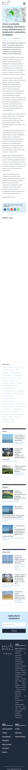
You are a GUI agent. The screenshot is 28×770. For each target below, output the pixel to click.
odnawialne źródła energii (9, 398)
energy (4, 377)
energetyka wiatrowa (15, 372)
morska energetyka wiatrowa (10, 385)
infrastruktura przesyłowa (9, 383)
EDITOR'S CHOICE (19, 442)
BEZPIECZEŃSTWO (19, 564)
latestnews (19, 383)
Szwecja (9, 411)
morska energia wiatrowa (9, 388)
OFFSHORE (5, 40)
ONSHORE (10, 501)
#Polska (5, 370)
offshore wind (20, 403)
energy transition (12, 377)
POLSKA (11, 40)
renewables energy (17, 409)
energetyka (5, 372)
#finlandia (10, 367)
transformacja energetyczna (16, 414)
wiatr (4, 416)
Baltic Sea (17, 370)
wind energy (6, 419)
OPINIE (16, 444)
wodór (12, 419)
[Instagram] (11, 653)
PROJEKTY (16, 501)
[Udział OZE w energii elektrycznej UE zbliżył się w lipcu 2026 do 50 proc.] (7, 595)
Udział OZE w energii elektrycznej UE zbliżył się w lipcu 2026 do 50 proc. (19, 595)
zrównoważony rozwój (8, 422)
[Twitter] (4, 653)
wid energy (10, 416)
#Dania (4, 367)
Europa (19, 377)
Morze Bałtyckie (20, 390)
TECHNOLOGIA (6, 587)
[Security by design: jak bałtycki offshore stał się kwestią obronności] (7, 559)
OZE (24, 406)
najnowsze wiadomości (17, 393)
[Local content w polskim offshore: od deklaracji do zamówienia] (7, 438)
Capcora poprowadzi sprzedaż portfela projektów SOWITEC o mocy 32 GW (20, 495)
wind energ (17, 416)
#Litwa (16, 367)
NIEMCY (4, 461)
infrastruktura (11, 380)
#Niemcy (22, 367)
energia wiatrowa (18, 375)
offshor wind (18, 406)
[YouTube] (6, 653)
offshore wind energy (8, 406)
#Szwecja (11, 370)
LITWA (23, 38)
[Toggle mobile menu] (24, 3)
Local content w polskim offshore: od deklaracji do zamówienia (19, 437)
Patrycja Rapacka (6, 38)
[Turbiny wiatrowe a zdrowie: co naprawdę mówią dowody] (7, 469)
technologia (15, 411)
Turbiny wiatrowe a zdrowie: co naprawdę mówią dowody (20, 468)
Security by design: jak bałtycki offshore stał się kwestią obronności (19, 559)
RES (4, 411)
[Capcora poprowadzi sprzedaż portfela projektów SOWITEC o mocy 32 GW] (7, 494)
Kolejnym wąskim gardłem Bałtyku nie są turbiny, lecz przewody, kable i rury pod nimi (20, 579)
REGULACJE (17, 40)
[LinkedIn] (8, 653)
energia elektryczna (7, 375)
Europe (4, 380)
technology (5, 414)
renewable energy (7, 409)
